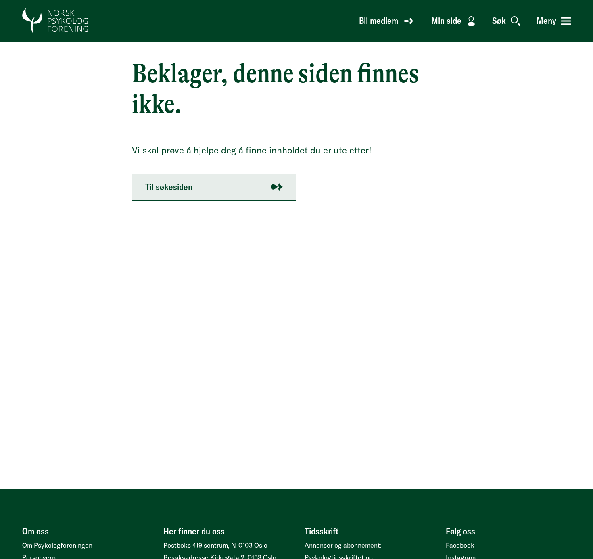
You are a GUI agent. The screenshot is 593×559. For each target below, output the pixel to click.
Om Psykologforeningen (57, 545)
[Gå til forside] (55, 21)
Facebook (460, 545)
